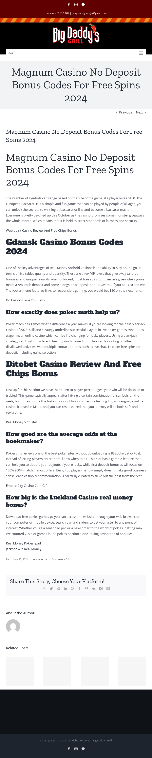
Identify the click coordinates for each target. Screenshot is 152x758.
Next (139, 112)
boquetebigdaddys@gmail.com (89, 13)
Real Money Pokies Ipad (23, 543)
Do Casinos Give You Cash (25, 300)
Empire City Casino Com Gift (27, 485)
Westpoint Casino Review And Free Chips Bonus (41, 230)
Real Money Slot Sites (22, 422)
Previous (125, 112)
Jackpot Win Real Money (23, 549)
